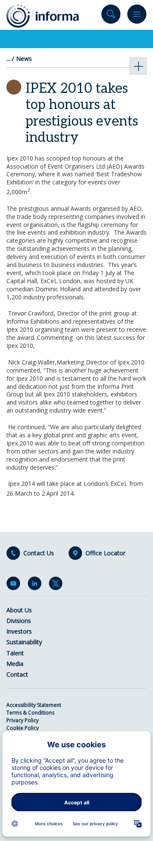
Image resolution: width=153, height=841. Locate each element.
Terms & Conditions (30, 712)
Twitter (57, 585)
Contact (17, 674)
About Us (19, 610)
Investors (19, 631)
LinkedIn (36, 585)
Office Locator (105, 553)
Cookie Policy (22, 728)
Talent (15, 653)
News (24, 59)
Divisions (18, 621)
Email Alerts (14, 585)
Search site (111, 16)
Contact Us (38, 553)
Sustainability (24, 642)
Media (14, 664)
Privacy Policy (22, 720)
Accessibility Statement (33, 705)
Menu (137, 16)
